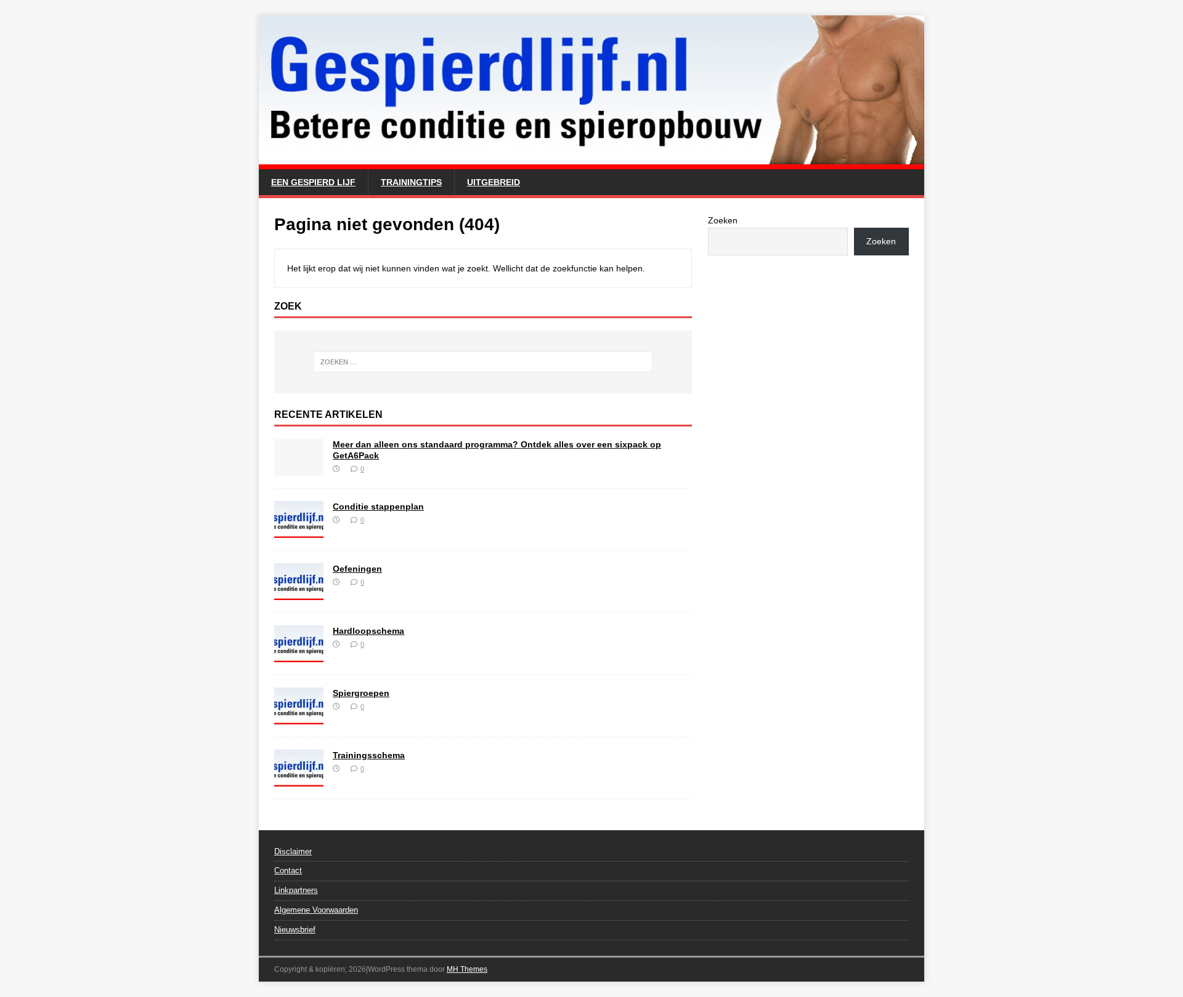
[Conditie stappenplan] (298, 530)
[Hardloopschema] (298, 655)
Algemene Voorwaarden (316, 910)
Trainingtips (411, 182)
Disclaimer (293, 851)
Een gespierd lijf (313, 182)
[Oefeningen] (298, 593)
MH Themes (467, 969)
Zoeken (723, 220)
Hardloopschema (368, 631)
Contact (288, 870)
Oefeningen (357, 569)
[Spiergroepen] (298, 717)
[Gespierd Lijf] (591, 162)
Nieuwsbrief (294, 929)
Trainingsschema (369, 755)
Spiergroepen (361, 693)
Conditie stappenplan (378, 506)
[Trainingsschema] (298, 779)
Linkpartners (296, 890)
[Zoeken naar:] (483, 361)
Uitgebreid (493, 182)
